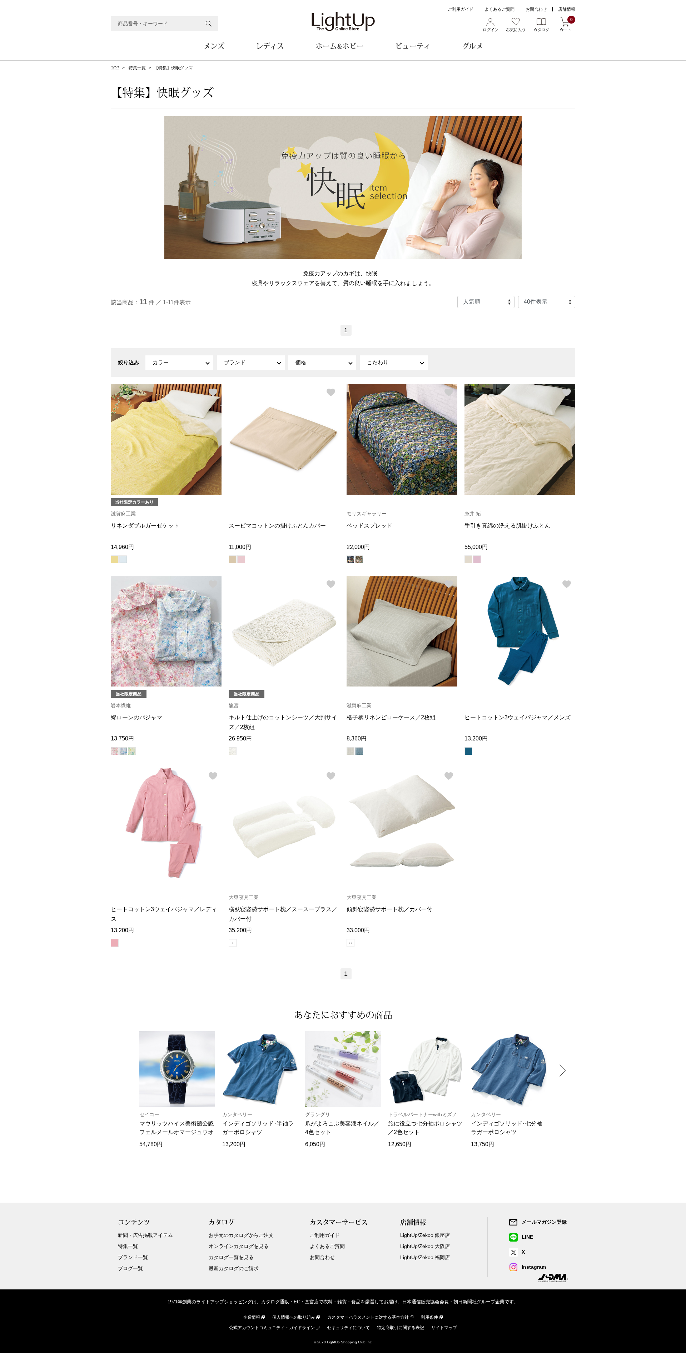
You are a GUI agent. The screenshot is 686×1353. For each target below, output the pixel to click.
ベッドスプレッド (369, 526)
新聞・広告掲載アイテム (145, 1235)
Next (562, 1070)
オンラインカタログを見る (239, 1246)
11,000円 (240, 547)
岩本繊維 (121, 705)
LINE (527, 1237)
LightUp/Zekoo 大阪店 (425, 1246)
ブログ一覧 (130, 1268)
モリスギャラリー (367, 513)
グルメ (472, 46)
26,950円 (240, 738)
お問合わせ (536, 9)
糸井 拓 (472, 513)
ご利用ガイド (460, 9)
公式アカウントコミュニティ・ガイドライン (272, 1327)
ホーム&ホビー (339, 46)
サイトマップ (444, 1327)
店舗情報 (566, 9)
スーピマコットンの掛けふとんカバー (277, 526)
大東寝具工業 (244, 897)
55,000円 (476, 547)
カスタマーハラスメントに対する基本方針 (368, 1317)
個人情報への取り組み (293, 1317)
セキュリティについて (348, 1327)
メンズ (213, 46)
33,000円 (358, 930)
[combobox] (164, 23)
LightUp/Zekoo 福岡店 (425, 1257)
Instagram (534, 1267)
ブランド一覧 (133, 1257)
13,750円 (122, 738)
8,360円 (357, 738)
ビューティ (413, 46)
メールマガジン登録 (544, 1222)
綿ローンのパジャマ (136, 717)
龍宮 (234, 705)
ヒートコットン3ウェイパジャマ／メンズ (517, 717)
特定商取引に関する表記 (400, 1327)
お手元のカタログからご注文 (241, 1235)
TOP (115, 67)
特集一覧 (137, 67)
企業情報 (251, 1317)
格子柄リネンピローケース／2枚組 (391, 717)
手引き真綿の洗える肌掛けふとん (507, 526)
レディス (270, 46)
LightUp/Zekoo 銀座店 (425, 1235)
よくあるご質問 (499, 9)
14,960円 (122, 547)
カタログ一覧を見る (231, 1257)
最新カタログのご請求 (234, 1268)
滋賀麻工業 (123, 513)
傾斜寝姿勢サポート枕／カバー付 (389, 909)
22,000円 (358, 547)
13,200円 (476, 738)
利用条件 (429, 1317)
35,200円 (240, 930)
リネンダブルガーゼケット (145, 526)
